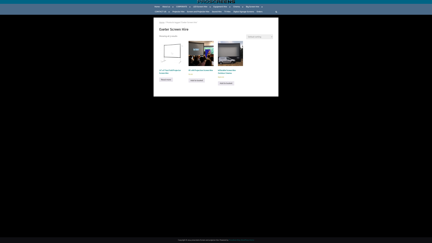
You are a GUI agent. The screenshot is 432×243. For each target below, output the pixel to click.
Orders (259, 12)
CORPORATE (181, 7)
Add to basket (196, 80)
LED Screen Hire (200, 7)
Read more (166, 80)
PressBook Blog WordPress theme (241, 240)
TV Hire (227, 12)
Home (157, 7)
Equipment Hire (220, 7)
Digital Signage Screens (243, 12)
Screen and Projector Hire (198, 12)
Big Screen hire (252, 7)
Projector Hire (178, 12)
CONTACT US (160, 12)
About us (166, 7)
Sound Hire (217, 12)
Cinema (236, 7)
